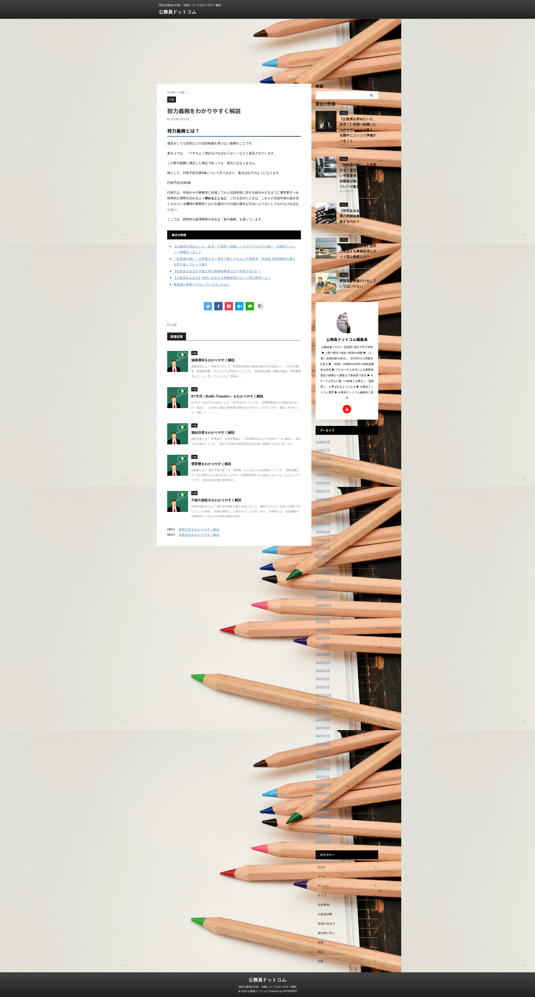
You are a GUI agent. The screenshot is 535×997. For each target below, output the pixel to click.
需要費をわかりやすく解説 (211, 464)
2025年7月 (323, 450)
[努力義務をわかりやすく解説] (239, 306)
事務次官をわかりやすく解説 (199, 530)
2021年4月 (323, 760)
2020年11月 (323, 793)
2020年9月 (323, 809)
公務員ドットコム (178, 11)
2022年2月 (323, 678)
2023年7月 (323, 540)
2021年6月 (323, 744)
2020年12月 (324, 784)
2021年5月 (323, 752)
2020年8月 (323, 817)
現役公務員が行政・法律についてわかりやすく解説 (267, 986)
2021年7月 (323, 735)
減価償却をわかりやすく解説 (213, 360)
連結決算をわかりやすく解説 (213, 432)
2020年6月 (323, 833)
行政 (174, 324)
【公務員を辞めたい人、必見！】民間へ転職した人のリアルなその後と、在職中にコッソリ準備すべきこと (358, 130)
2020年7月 (323, 825)
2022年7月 (323, 638)
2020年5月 (323, 842)
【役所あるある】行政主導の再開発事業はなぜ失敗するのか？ (217, 271)
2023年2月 (323, 580)
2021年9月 (323, 719)
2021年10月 (323, 711)
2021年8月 (323, 727)
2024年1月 (323, 491)
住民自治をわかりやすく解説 (199, 535)
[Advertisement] (267, 50)
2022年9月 (323, 621)
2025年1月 (323, 466)
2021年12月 (323, 695)
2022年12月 (323, 597)
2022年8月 (323, 629)
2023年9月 (323, 523)
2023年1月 (323, 589)
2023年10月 (324, 515)
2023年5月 (323, 556)
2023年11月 (323, 507)
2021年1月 (323, 776)
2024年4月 (323, 482)
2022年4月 (323, 662)
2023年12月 (324, 499)
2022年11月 (323, 605)
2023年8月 (323, 531)
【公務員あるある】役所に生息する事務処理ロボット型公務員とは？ (222, 278)
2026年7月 (323, 442)
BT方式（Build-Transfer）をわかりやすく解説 (227, 396)
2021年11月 (323, 703)
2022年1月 (323, 687)
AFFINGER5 (290, 991)
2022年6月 (323, 646)
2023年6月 (323, 548)
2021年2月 (323, 768)
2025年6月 (323, 458)
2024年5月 (323, 474)
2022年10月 (324, 613)
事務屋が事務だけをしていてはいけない (201, 285)
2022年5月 (323, 654)
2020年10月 (324, 801)
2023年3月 (323, 572)
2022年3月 (323, 670)
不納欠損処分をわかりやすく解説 (216, 500)
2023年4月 (323, 564)
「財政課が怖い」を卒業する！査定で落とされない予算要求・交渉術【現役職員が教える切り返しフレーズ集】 (358, 176)
